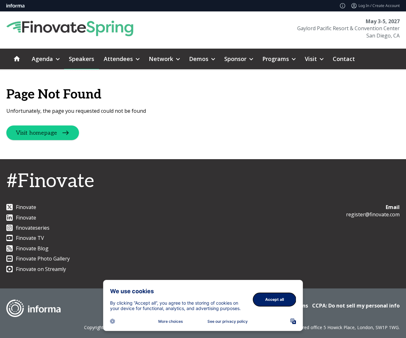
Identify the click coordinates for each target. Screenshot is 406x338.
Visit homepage (36, 133)
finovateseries (32, 227)
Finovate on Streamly (41, 269)
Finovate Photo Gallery (43, 258)
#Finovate (50, 181)
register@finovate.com (373, 214)
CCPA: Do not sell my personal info (356, 305)
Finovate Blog (32, 248)
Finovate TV (30, 237)
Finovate (26, 207)
